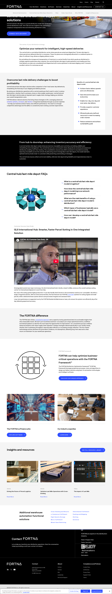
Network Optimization (20, 13)
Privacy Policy (86, 572)
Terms (85, 577)
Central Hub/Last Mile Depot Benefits (40, 13)
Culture (59, 567)
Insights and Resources (84, 7)
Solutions (43, 7)
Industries (66, 7)
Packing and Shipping (80, 514)
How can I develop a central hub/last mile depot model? (81, 216)
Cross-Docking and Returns (60, 511)
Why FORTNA (79, 13)
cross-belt (71, 294)
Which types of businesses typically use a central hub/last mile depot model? (81, 209)
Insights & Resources (92, 13)
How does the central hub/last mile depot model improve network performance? (78, 191)
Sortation (76, 519)
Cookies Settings (74, 591)
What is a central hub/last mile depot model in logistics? (79, 182)
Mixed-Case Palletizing (58, 522)
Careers (97, 2)
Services (58, 7)
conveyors (21, 102)
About (73, 7)
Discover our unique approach (72, 378)
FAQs (57, 13)
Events (86, 2)
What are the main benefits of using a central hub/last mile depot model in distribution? (79, 200)
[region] (56, 591)
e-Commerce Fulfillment (59, 514)
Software (51, 7)
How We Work (34, 7)
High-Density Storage (58, 517)
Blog (92, 2)
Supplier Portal (87, 575)
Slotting (75, 517)
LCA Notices (86, 569)
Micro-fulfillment (57, 519)
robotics (29, 102)
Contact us (99, 7)
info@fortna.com (36, 573)
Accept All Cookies (97, 591)
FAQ (59, 572)
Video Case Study (66, 13)
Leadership (60, 575)
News (81, 2)
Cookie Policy (86, 567)
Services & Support (62, 577)
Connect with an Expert (18, 33)
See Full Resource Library (91, 450)
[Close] (109, 591)
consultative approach (42, 320)
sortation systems (12, 102)
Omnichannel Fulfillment (81, 511)
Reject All (85, 591)
